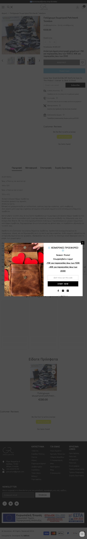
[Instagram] (63, 290)
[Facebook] (58, 290)
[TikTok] (67, 290)
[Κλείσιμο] (82, 243)
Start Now (63, 284)
